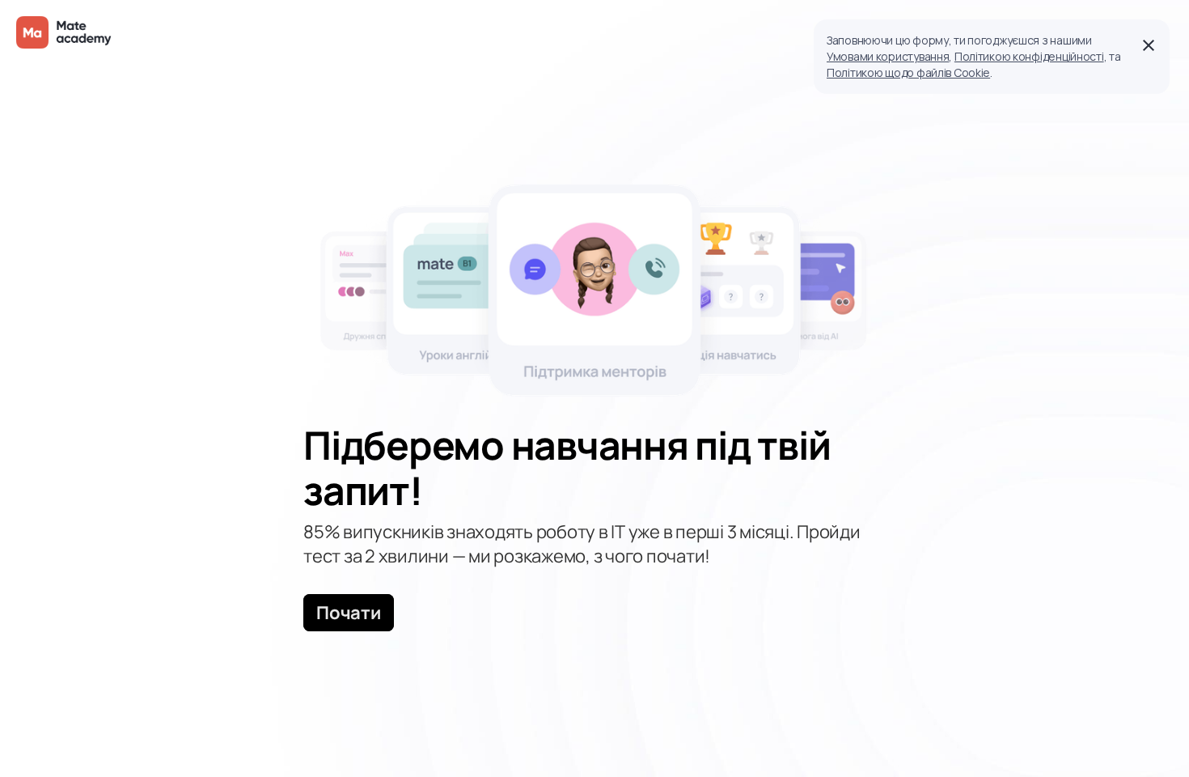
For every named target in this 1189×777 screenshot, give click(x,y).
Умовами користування (888, 56)
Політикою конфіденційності (1029, 56)
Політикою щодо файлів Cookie (908, 72)
